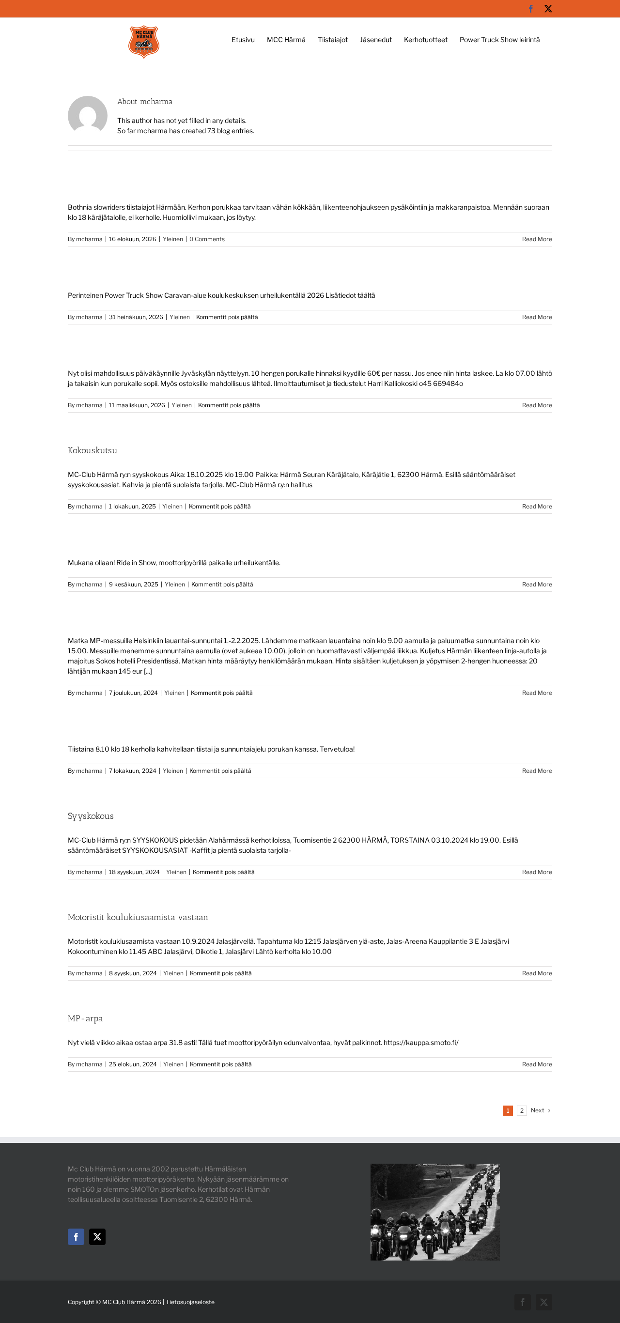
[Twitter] (97, 1237)
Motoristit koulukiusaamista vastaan (138, 917)
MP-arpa (85, 1018)
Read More (537, 239)
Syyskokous (91, 816)
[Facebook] (76, 1237)
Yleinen (173, 239)
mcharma (89, 239)
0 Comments (207, 239)
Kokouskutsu (93, 450)
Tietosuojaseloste (190, 1302)
